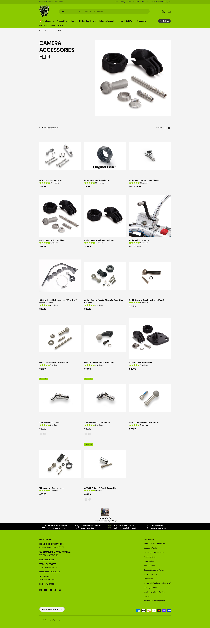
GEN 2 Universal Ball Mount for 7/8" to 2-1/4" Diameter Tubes (58, 301)
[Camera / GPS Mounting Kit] (150, 338)
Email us (147, 596)
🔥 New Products (46, 21)
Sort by (42, 128)
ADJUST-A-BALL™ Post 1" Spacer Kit (100, 488)
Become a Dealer (150, 548)
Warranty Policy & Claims (154, 552)
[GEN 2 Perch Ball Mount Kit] (60, 156)
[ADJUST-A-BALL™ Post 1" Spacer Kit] (105, 464)
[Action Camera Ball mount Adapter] (105, 216)
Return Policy (149, 561)
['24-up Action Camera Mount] (60, 464)
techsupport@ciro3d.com (49, 572)
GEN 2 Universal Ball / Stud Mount (53, 362)
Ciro (45, 620)
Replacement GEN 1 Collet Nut (97, 180)
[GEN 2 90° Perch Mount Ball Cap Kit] (105, 338)
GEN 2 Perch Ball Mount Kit (50, 180)
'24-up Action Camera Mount (51, 488)
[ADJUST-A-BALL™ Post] (60, 398)
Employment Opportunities (154, 592)
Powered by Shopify (54, 620)
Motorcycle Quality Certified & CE (157, 583)
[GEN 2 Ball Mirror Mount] (150, 216)
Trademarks (148, 579)
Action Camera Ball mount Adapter (99, 240)
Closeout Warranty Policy (154, 570)
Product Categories (65, 21)
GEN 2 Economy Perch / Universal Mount (146, 300)
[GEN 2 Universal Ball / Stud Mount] (60, 338)
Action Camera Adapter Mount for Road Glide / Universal (104, 301)
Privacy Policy (149, 565)
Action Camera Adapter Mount (52, 240)
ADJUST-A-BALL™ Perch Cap (97, 422)
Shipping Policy (150, 557)
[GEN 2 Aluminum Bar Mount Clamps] (150, 156)
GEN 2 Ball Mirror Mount (139, 240)
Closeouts (141, 21)
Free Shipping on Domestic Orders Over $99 (132, 2)
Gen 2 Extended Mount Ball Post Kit (144, 422)
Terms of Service (150, 574)
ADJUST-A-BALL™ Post (49, 422)
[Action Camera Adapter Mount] (60, 216)
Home (41, 31)
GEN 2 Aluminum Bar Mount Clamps (144, 180)
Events (42, 25)
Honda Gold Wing (127, 21)
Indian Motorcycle (107, 21)
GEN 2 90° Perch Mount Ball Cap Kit (99, 362)
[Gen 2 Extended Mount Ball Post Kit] (150, 398)
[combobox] (104, 11)
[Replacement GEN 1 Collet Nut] (105, 156)
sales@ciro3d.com (46, 559)
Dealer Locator (57, 25)
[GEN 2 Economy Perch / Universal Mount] (150, 276)
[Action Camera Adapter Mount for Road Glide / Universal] (105, 276)
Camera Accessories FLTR (53, 31)
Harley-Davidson (86, 21)
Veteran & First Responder (154, 601)
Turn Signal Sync (150, 587)
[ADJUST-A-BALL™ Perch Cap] (105, 398)
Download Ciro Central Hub (154, 544)
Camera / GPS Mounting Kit (140, 362)
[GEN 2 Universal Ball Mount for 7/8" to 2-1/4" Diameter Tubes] (60, 276)
